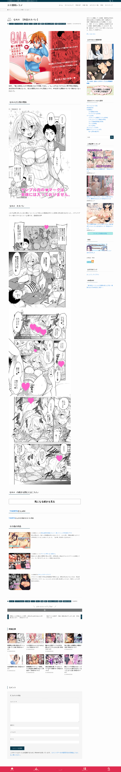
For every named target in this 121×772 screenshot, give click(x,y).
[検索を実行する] (112, 137)
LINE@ (89, 262)
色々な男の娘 (94, 131)
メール (13, 732)
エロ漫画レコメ (15, 5)
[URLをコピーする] (44, 610)
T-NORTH (69, 23)
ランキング (36, 770)
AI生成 (90, 107)
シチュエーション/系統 (97, 119)
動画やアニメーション (94, 129)
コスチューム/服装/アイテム (98, 117)
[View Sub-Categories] (87, 111)
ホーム (12, 770)
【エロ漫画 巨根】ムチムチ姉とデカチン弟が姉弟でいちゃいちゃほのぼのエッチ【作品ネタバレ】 (100, 226)
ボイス (92, 125)
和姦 (39, 23)
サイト (12, 739)
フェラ (30, 23)
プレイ (93, 123)
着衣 (42, 23)
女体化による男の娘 (49, 23)
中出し (35, 23)
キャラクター (94, 113)
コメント (13, 701)
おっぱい (11, 23)
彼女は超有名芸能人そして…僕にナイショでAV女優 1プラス (56, 533)
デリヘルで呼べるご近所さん (48, 553)
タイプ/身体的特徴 (96, 121)
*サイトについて (92, 105)
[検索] (112, 1)
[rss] (110, 1)
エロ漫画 (26, 23)
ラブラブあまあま (19, 23)
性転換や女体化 (62, 23)
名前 (12, 725)
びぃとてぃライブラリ (93, 274)
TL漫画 (89, 109)
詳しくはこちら (91, 34)
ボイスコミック (92, 127)
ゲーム (90, 115)
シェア (60, 770)
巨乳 (56, 23)
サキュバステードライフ (44, 574)
